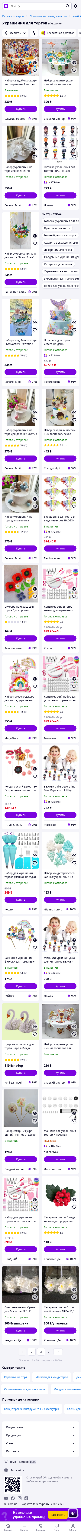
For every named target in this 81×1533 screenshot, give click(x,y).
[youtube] (6, 1498)
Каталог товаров (13, 16)
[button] (21, 109)
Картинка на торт (15, 1377)
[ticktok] (26, 1498)
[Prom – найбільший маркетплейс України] (6, 6)
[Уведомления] (75, 6)
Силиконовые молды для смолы (24, 1389)
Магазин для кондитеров (51, 1377)
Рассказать (58, 1515)
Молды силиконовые (67, 1389)
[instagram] (19, 1498)
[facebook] (13, 1498)
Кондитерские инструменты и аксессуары (31, 1409)
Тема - (19, 1461)
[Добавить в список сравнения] (35, 63)
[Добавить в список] (35, 70)
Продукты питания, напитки (48, 16)
